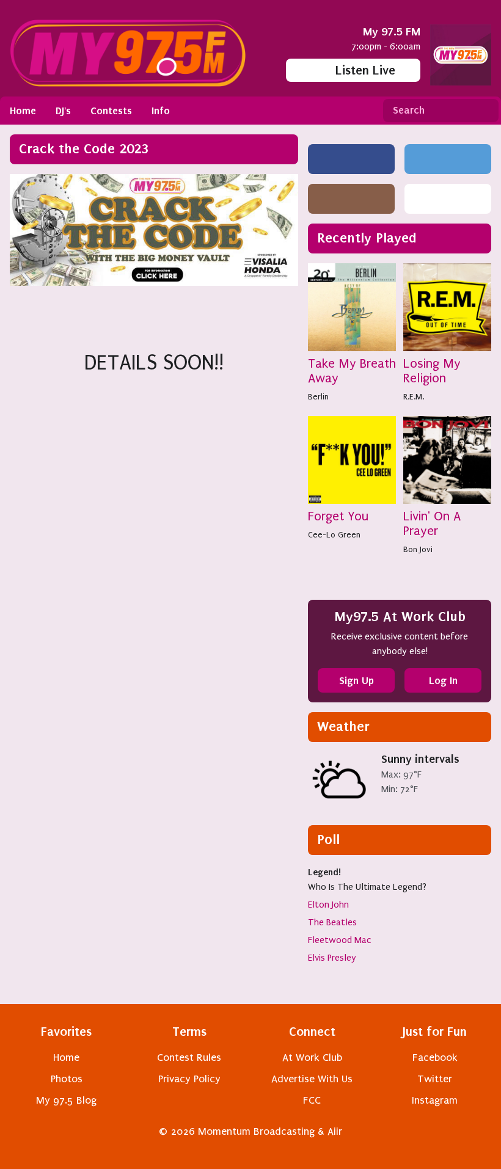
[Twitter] (447, 159)
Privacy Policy (189, 1079)
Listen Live (365, 70)
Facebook (435, 1057)
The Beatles (332, 922)
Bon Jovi (418, 549)
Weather (343, 726)
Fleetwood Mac (339, 939)
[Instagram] (351, 199)
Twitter (434, 1079)
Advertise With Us (312, 1079)
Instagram (435, 1100)
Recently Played (367, 238)
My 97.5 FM (391, 31)
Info (161, 110)
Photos (66, 1079)
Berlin (318, 396)
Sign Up (356, 680)
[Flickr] (447, 199)
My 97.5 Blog (66, 1100)
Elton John (328, 904)
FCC (312, 1100)
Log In (443, 680)
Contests (111, 110)
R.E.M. (413, 396)
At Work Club (312, 1057)
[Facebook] (351, 159)
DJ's (63, 110)
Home (23, 110)
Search (484, 110)
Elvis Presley (332, 957)
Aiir (334, 1131)
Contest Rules (189, 1057)
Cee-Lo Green (334, 534)
